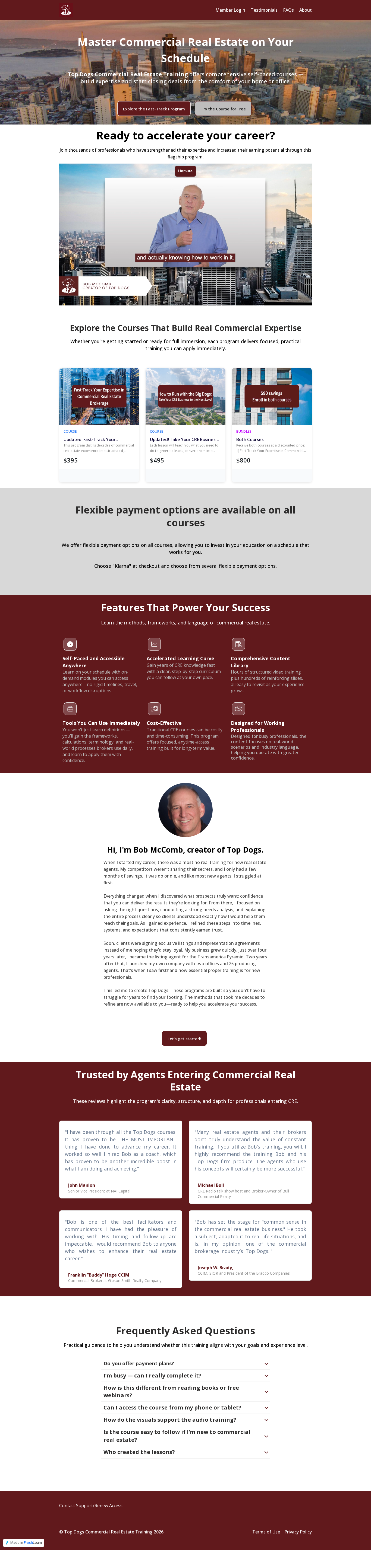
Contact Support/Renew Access (90, 1505)
